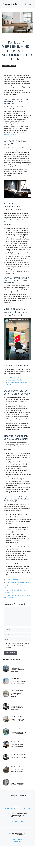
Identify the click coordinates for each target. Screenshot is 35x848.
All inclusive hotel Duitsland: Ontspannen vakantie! (17, 695)
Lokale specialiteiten (22, 582)
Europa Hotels (10, 4)
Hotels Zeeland (11, 582)
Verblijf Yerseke (9, 585)
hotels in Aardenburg (10, 134)
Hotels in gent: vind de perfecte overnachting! (17, 745)
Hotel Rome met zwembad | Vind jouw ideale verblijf (18, 732)
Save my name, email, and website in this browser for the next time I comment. (17, 645)
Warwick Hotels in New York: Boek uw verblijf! (17, 783)
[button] (25, 4)
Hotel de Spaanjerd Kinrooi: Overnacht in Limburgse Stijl (17, 707)
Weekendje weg (20, 585)
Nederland (12, 65)
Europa (5, 65)
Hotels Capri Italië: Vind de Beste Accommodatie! (18, 770)
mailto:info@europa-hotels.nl (17, 808)
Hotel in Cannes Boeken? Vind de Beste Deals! (18, 720)
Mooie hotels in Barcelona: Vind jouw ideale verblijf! (18, 682)
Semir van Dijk (5, 63)
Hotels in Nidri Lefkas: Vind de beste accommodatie (18, 758)
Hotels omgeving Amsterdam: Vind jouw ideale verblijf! (17, 669)
